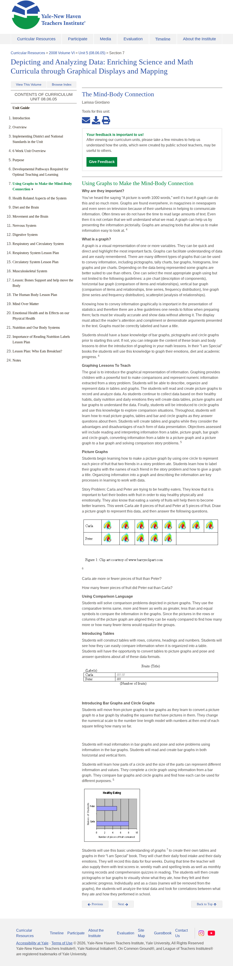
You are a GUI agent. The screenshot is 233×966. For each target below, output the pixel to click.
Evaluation (133, 39)
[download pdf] (96, 120)
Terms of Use (62, 943)
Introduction (21, 118)
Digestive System (25, 235)
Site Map (141, 933)
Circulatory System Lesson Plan (35, 262)
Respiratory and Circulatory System (38, 244)
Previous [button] (97, 904)
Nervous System (24, 225)
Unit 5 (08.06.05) (92, 53)
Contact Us (181, 933)
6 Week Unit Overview (29, 151)
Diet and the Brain (26, 207)
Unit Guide (21, 108)
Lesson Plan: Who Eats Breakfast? (37, 351)
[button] (206, 958)
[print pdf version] (106, 120)
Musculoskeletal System (30, 271)
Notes (17, 360)
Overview (20, 127)
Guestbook (163, 933)
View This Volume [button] (28, 84)
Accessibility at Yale (32, 943)
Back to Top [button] (205, 904)
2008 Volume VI (62, 53)
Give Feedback (102, 162)
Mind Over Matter (26, 304)
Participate (77, 39)
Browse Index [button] (61, 84)
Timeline (162, 39)
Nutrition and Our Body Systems (36, 327)
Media (105, 39)
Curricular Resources (36, 39)
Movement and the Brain (30, 216)
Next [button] (121, 904)
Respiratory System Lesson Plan (36, 253)
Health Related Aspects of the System (39, 198)
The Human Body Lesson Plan (35, 295)
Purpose (18, 160)
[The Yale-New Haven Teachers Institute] (80, 15)
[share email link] (86, 120)
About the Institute (199, 39)
